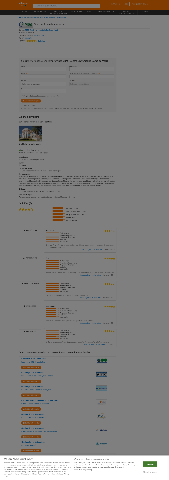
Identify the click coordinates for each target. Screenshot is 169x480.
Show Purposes (150, 472)
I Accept (150, 464)
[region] (84, 467)
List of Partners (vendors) (83, 470)
